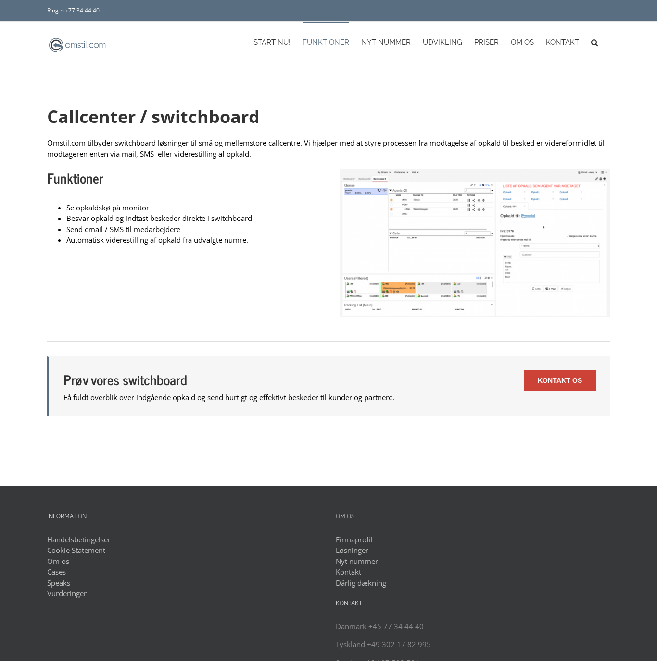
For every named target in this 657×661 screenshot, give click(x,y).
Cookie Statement (76, 550)
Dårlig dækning (361, 583)
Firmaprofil (354, 539)
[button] (594, 42)
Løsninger (352, 550)
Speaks (58, 583)
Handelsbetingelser (79, 539)
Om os (58, 561)
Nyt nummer (357, 561)
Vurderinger (67, 593)
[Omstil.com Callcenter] (475, 172)
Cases (56, 571)
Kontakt (348, 571)
